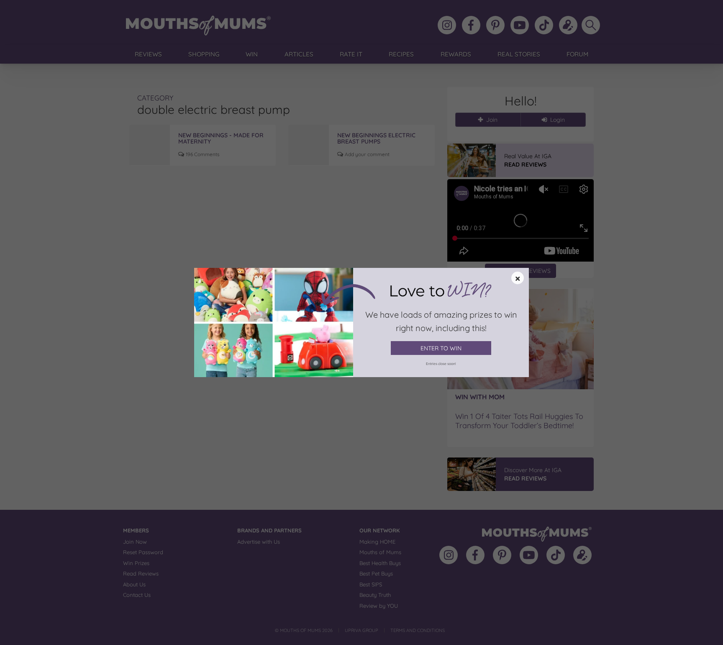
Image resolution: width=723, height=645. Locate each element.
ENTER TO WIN (440, 348)
